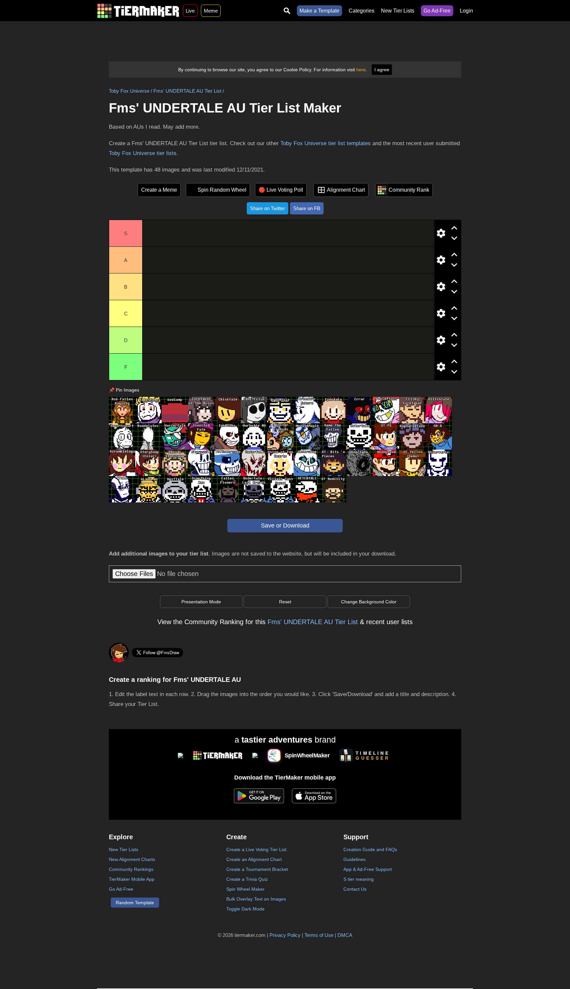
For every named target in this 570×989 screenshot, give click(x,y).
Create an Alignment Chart (254, 859)
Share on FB (306, 208)
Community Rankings (131, 869)
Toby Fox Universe (129, 91)
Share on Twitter (267, 208)
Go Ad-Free (437, 11)
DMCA (344, 935)
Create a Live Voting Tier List (256, 849)
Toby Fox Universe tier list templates (325, 143)
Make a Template (319, 11)
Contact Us (354, 889)
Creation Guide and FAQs (370, 849)
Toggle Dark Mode (245, 908)
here (361, 69)
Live (190, 11)
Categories (361, 11)
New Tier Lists (397, 11)
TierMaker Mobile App (131, 879)
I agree (381, 69)
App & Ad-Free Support (367, 869)
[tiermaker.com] (138, 10)
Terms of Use (318, 935)
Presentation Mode (201, 601)
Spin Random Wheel (222, 190)
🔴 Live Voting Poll (281, 190)
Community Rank (409, 190)
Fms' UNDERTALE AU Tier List (187, 91)
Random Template (135, 902)
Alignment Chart (346, 190)
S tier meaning (358, 879)
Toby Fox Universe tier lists (142, 153)
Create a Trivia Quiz (247, 879)
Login (466, 11)
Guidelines (354, 859)
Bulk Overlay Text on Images (256, 899)
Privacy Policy (285, 935)
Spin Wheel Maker (245, 889)
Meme (211, 11)
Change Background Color (368, 601)
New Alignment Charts (132, 859)
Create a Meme (159, 190)
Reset (285, 601)
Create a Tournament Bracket (257, 869)
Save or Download (285, 525)
